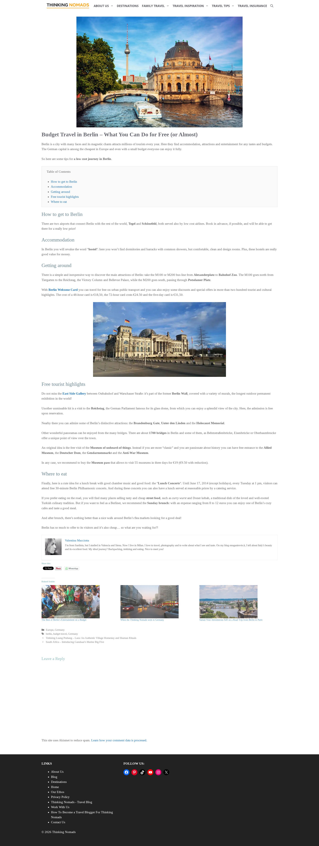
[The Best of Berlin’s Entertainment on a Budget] (79, 601)
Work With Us (60, 807)
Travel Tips (221, 6)
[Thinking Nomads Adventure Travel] (68, 6)
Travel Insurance (252, 6)
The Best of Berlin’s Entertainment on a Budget (64, 620)
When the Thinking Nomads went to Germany (142, 620)
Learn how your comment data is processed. (119, 740)
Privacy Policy (60, 797)
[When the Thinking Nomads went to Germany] (158, 601)
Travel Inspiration (188, 6)
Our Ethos (57, 792)
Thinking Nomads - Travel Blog (71, 802)
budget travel (60, 633)
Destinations (128, 6)
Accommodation (61, 186)
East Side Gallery (74, 393)
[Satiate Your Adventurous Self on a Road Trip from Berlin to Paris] (237, 601)
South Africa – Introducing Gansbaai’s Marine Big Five (75, 642)
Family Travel (153, 6)
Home (55, 787)
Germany (60, 629)
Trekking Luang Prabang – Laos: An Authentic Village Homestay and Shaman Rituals (91, 638)
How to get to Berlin (64, 181)
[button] (272, 6)
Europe (49, 629)
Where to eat (59, 201)
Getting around (60, 191)
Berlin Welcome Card (63, 289)
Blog (54, 777)
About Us (101, 6)
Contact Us (58, 822)
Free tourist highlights (65, 196)
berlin (49, 633)
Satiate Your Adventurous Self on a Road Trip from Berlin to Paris (230, 620)
